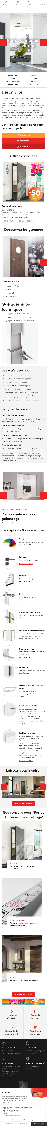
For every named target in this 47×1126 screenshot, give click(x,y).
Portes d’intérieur (22, 15)
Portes (12, 15)
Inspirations (13, 85)
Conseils (34, 85)
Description (13, 75)
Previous (3, 42)
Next (43, 42)
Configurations (13, 81)
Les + (13, 78)
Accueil (4, 15)
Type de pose (34, 78)
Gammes (34, 75)
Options (34, 81)
